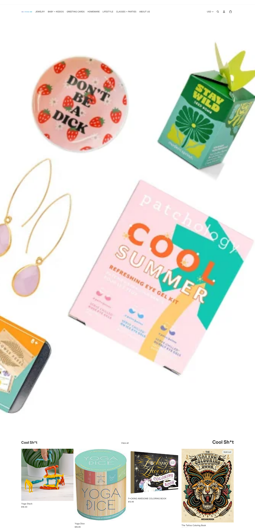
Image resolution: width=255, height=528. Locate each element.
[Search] (218, 11)
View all (125, 443)
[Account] (224, 11)
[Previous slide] (25, 475)
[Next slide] (69, 475)
